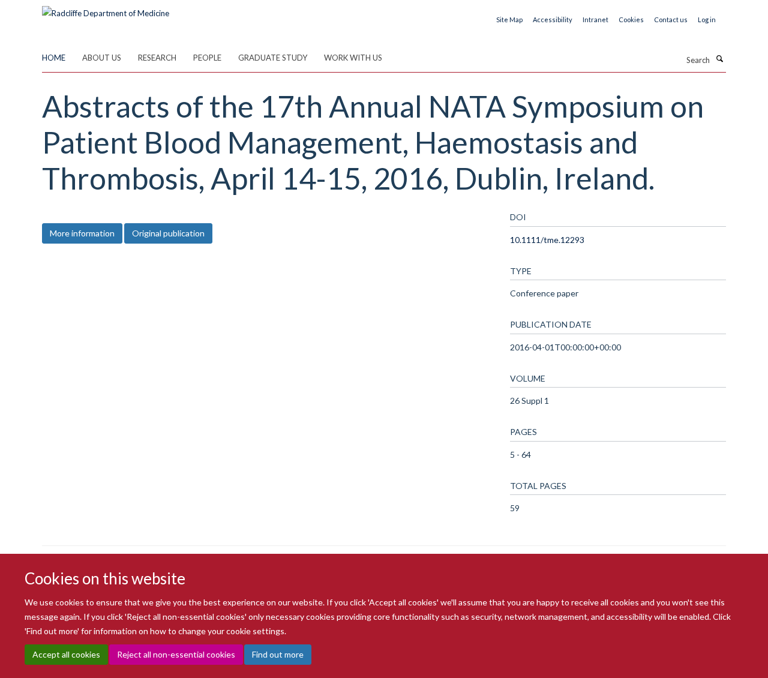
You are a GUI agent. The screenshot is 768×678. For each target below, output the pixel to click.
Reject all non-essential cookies (176, 654)
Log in (707, 19)
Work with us (353, 57)
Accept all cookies (66, 654)
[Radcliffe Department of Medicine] (105, 9)
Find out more (278, 654)
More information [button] (82, 233)
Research (157, 57)
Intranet (595, 19)
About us (101, 57)
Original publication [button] (168, 233)
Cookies (631, 19)
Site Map (509, 19)
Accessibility (552, 19)
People (207, 57)
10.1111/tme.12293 (547, 240)
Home (53, 57)
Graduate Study (272, 57)
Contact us (671, 19)
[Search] (719, 58)
